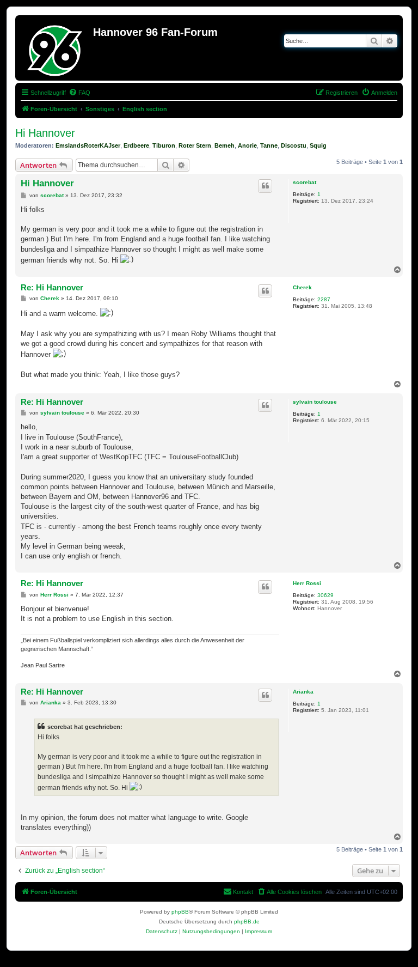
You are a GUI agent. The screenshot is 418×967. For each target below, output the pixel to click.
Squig (318, 145)
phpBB (180, 912)
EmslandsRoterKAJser (88, 145)
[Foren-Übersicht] (55, 48)
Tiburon (163, 145)
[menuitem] (79, 92)
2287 (323, 299)
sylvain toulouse (315, 402)
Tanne (269, 145)
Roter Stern (195, 145)
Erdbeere (136, 145)
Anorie (247, 145)
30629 (325, 595)
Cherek (302, 287)
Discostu (293, 145)
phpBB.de (247, 922)
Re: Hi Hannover (52, 287)
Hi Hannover (45, 133)
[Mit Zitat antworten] (265, 185)
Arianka (303, 692)
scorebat (304, 182)
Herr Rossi (307, 583)
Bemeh (224, 145)
